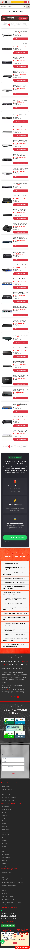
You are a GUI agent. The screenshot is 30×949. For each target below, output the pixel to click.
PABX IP (5, 888)
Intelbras (5, 849)
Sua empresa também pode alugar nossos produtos (14, 878)
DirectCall (6, 806)
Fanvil (4, 851)
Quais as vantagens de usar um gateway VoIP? (15, 608)
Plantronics (6, 843)
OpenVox (5, 832)
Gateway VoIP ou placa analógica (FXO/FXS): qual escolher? (13, 593)
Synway (5, 815)
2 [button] (11, 24)
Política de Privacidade (9, 797)
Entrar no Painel (7, 789)
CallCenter (6, 890)
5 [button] (18, 24)
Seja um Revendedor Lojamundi (12, 902)
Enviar (13, 773)
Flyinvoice (6, 812)
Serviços (5, 875)
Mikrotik (5, 823)
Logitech (5, 818)
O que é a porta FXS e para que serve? (14, 582)
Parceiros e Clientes (8, 896)
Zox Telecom (6, 857)
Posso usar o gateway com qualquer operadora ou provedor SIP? (13, 645)
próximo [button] (24, 24)
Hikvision (5, 840)
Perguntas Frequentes (9, 899)
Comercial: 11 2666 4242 (9, 910)
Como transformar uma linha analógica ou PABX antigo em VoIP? (14, 599)
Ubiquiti (5, 820)
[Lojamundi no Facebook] (18, 934)
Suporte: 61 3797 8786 (7, 922)
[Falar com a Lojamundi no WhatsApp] (2, 941)
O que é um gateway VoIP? (11, 563)
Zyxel (4, 863)
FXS (7, 689)
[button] (17, 2)
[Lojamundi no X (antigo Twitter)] (22, 936)
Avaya (5, 866)
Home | (3, 22)
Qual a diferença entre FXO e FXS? (13, 603)
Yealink (5, 837)
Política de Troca (7, 794)
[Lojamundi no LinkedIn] (27, 934)
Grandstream (7, 809)
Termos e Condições (8, 800)
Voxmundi (6, 829)
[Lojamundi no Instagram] (20, 934)
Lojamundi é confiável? (9, 885)
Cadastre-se (6, 792)
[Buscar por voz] (24, 6)
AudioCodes (6, 835)
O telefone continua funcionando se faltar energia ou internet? (15, 639)
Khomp (5, 826)
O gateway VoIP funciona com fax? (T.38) (15, 634)
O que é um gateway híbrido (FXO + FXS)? (15, 613)
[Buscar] (28, 6)
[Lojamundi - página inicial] (2, 2)
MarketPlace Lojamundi (9, 905)
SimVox (5, 893)
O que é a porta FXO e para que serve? (14, 578)
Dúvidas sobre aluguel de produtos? (13, 882)
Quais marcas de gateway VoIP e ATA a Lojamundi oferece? (14, 629)
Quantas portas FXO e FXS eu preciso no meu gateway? (14, 573)
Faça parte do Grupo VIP (16, 537)
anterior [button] (5, 24)
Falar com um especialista (8, 925)
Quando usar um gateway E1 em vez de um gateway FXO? (14, 624)
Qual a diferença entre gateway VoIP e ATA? (14, 618)
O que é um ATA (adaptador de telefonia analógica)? (14, 568)
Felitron (5, 846)
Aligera (5, 860)
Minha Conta (6, 786)
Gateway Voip (8, 22)
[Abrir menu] (5, 2)
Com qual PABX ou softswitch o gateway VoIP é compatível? (14, 587)
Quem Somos (7, 872)
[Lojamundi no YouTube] (23, 934)
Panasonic (6, 854)
